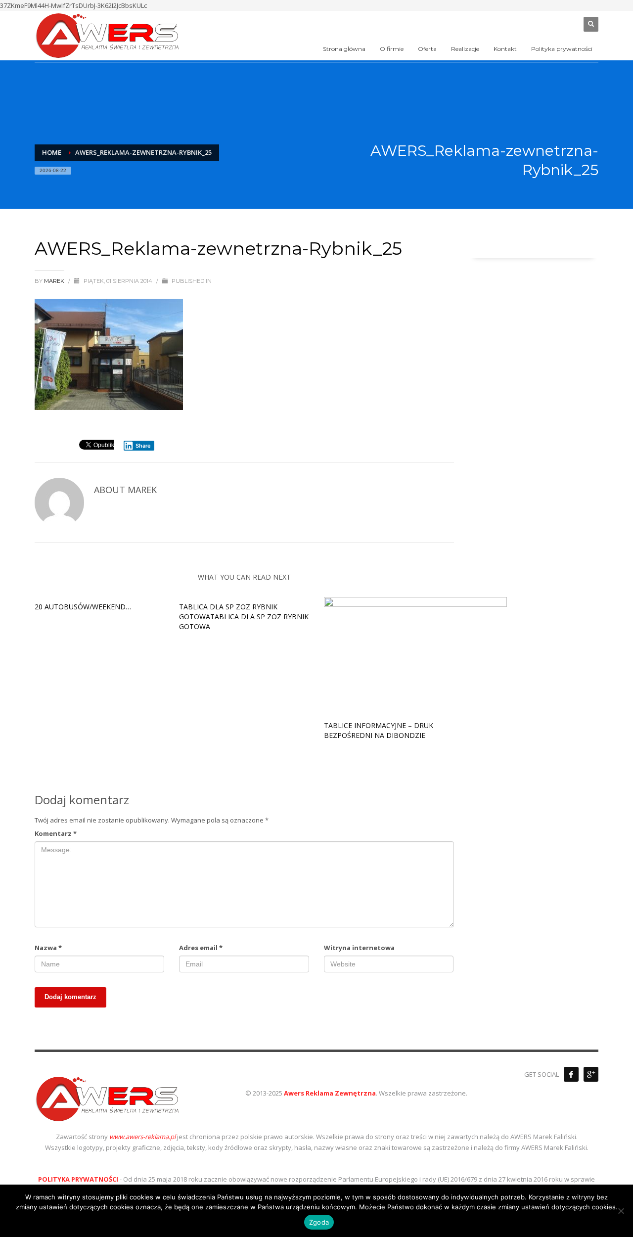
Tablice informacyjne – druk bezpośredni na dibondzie (378, 730)
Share (143, 445)
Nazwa (48, 947)
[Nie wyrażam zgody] (621, 1211)
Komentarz (56, 833)
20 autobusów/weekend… (83, 606)
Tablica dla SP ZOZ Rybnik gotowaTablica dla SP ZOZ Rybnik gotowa (244, 616)
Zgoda (319, 1222)
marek (55, 280)
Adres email (201, 947)
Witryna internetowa (359, 947)
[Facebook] (571, 1074)
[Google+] (591, 1074)
